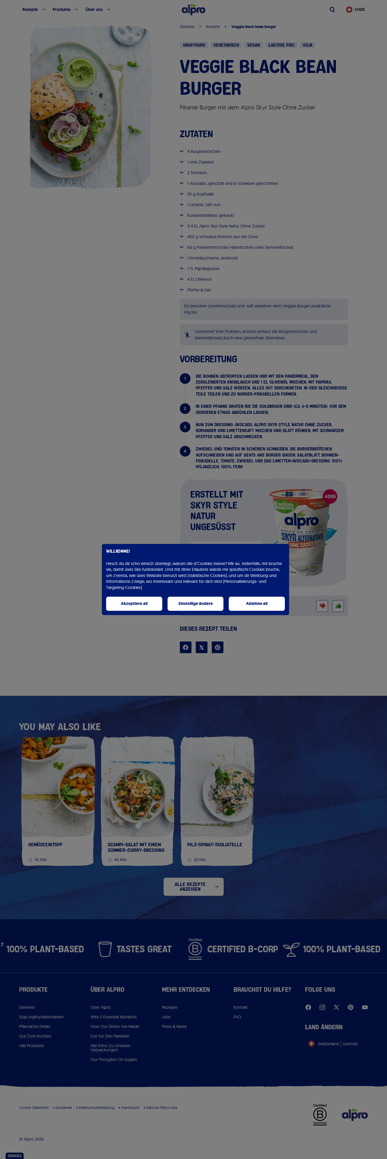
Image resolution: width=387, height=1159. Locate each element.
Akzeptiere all (134, 603)
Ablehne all (257, 603)
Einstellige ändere (195, 603)
